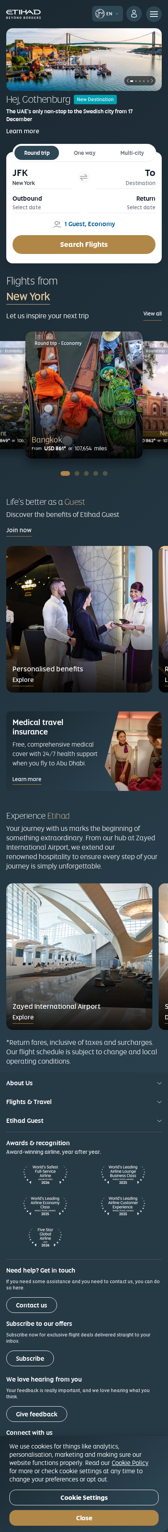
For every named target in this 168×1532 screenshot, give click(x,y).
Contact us (31, 1305)
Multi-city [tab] (132, 152)
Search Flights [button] (84, 244)
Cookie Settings (84, 1498)
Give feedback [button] (36, 1414)
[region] (84, 1484)
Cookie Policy (130, 1463)
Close (84, 1518)
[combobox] (62, 296)
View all (152, 313)
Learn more (22, 131)
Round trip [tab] (37, 152)
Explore (23, 680)
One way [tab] (84, 152)
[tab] (42, 177)
